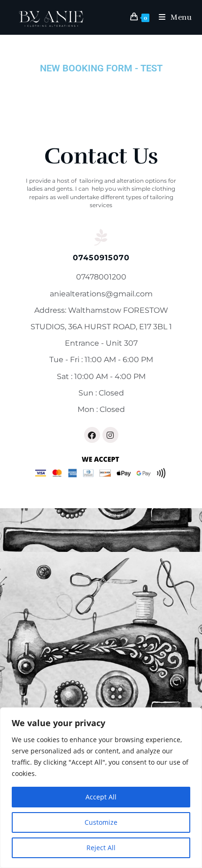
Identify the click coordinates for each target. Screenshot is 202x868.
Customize (101, 822)
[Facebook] (92, 435)
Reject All (101, 847)
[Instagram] (110, 435)
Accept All (101, 796)
